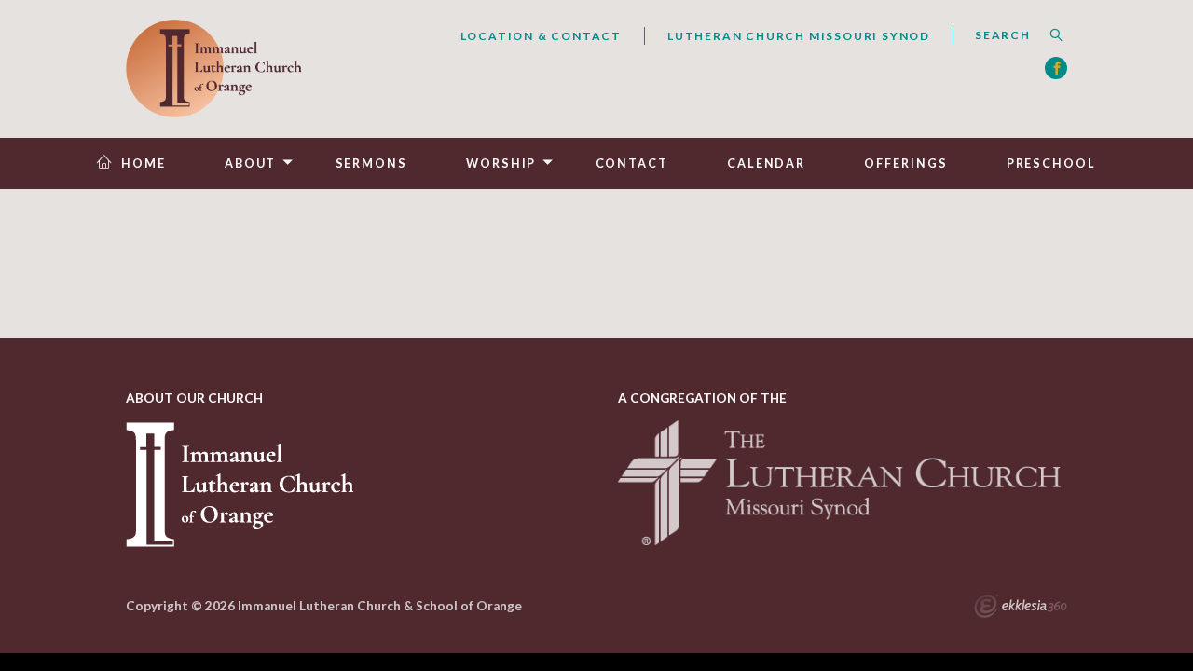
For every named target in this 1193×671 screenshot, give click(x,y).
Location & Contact (541, 36)
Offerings (905, 164)
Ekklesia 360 (1020, 609)
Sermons (371, 164)
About (250, 164)
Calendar (766, 164)
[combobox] (1010, 35)
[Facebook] (1056, 68)
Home (143, 164)
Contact (632, 164)
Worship (501, 164)
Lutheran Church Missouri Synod (798, 36)
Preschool (1051, 164)
